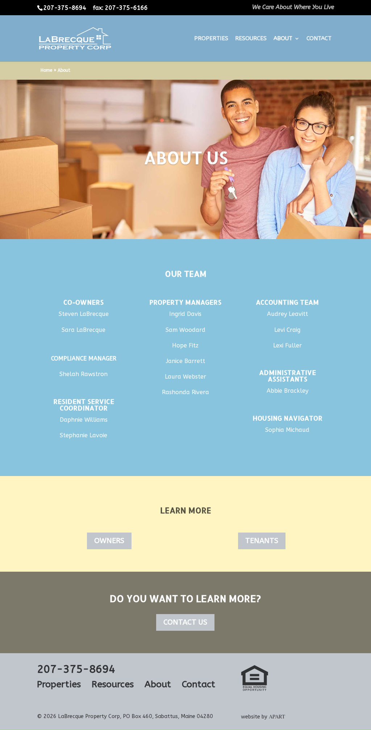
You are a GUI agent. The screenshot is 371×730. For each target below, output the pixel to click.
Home (46, 70)
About (283, 39)
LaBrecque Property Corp (89, 716)
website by (263, 717)
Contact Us (185, 622)
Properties (211, 39)
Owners (109, 541)
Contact (319, 39)
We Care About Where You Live (293, 7)
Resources (251, 39)
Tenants (261, 541)
